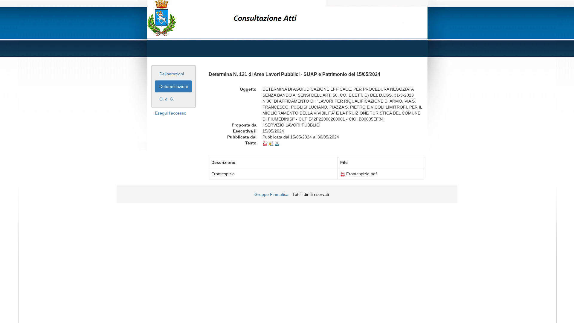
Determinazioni (173, 86)
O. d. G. (166, 99)
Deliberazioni (171, 73)
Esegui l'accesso (170, 113)
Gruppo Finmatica (271, 194)
